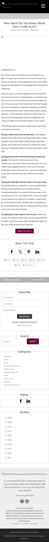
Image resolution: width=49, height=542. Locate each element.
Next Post (39, 280)
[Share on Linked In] (37, 252)
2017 (9, 457)
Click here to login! (24, 325)
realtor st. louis (8, 379)
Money (8, 260)
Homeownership (9, 369)
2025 (9, 422)
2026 (9, 417)
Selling (18, 265)
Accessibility (25, 523)
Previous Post (12, 280)
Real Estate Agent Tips (11, 372)
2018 (9, 453)
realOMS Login (24, 538)
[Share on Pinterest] (29, 252)
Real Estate (7, 356)
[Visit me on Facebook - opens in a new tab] (20, 401)
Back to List (24, 231)
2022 (9, 435)
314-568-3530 (28, 495)
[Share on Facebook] (11, 252)
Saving (33, 260)
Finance (42, 260)
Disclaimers (41, 536)
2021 (9, 440)
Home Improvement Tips (11, 385)
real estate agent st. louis (12, 366)
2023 (9, 431)
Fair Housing (33, 523)
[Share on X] (20, 252)
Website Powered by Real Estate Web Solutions (24, 532)
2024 (9, 426)
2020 (9, 444)
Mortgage (27, 265)
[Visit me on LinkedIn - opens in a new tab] (28, 401)
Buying (16, 260)
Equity (24, 260)
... (33, 265)
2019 (9, 448)
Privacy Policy (16, 523)
